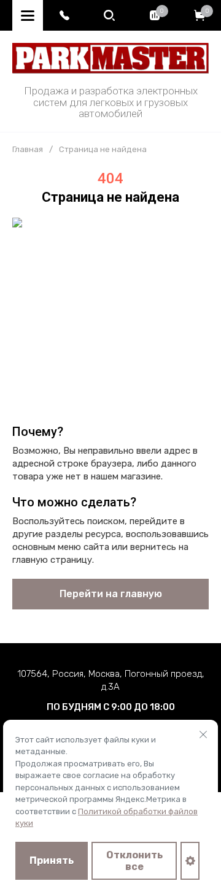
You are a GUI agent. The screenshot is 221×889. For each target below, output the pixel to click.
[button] (64, 15)
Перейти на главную (111, 594)
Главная (27, 149)
